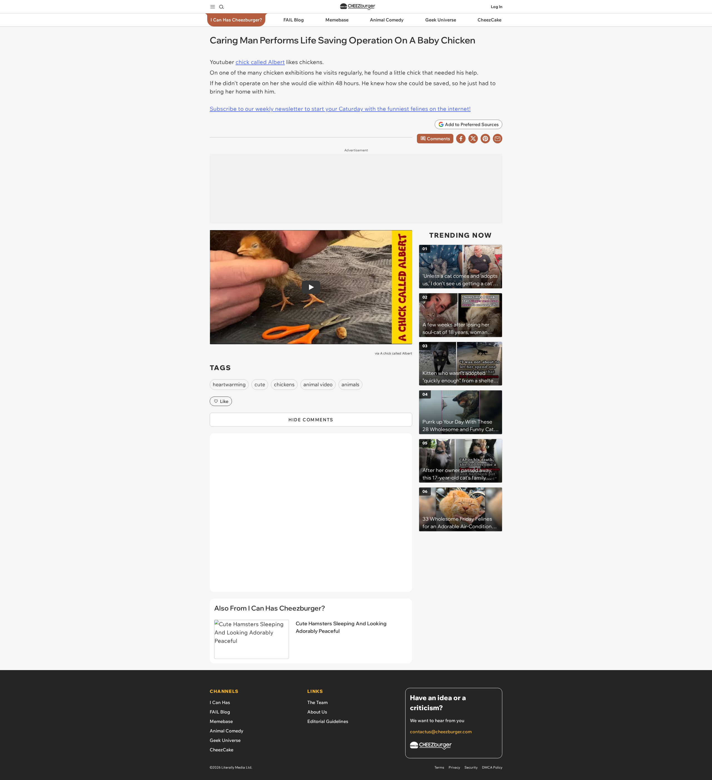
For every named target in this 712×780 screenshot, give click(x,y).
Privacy (454, 767)
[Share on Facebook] (461, 138)
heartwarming (229, 384)
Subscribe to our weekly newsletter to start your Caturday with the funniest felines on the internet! (340, 108)
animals (350, 384)
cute (259, 384)
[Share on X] (473, 138)
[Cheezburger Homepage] (358, 7)
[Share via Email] (497, 138)
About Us (317, 712)
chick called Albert (260, 61)
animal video (318, 384)
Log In (496, 6)
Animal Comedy (226, 731)
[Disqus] (311, 515)
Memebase (221, 721)
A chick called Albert (396, 353)
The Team (317, 702)
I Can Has (220, 702)
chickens (284, 384)
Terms (439, 767)
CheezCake (221, 749)
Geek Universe (225, 740)
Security (471, 767)
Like (224, 401)
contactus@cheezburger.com (441, 731)
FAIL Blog (220, 712)
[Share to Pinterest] (485, 138)
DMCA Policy (492, 767)
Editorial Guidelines (327, 721)
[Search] (221, 7)
